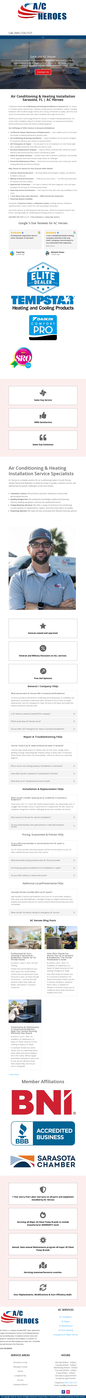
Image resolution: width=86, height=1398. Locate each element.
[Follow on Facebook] (63, 1392)
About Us (43, 520)
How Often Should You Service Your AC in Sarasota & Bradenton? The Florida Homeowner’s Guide (60, 956)
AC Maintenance (62, 966)
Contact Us (43, 71)
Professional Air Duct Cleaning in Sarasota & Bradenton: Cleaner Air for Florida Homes (23, 956)
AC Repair (66, 1321)
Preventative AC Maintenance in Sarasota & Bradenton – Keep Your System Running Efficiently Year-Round (25, 1030)
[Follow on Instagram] (68, 1392)
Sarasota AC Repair (43, 57)
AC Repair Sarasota (59, 968)
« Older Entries (14, 1074)
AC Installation (66, 1317)
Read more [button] (44, 246)
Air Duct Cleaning (65, 1330)
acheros (16, 963)
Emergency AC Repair (62, 971)
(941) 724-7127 (23, 33)
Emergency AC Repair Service (66, 1334)
